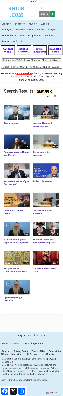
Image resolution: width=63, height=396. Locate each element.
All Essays (32, 354)
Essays (19, 23)
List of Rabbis (47, 354)
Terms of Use (38, 351)
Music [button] (32, 23)
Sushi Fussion (24, 73)
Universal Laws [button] (23, 29)
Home (5, 343)
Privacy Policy (21, 351)
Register (6, 351)
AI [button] (22, 41)
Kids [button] (39, 29)
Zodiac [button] (45, 23)
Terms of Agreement (33, 343)
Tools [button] (5, 41)
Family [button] (5, 29)
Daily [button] (50, 29)
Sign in (44, 14)
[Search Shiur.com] (41, 8)
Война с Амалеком (42, 181)
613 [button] (15, 41)
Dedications (17, 354)
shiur (4, 371)
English (53, 392)
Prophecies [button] (34, 35)
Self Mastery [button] (9, 35)
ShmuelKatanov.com (17, 380)
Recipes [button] (49, 35)
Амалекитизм (11, 123)
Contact (15, 343)
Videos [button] (5, 23)
